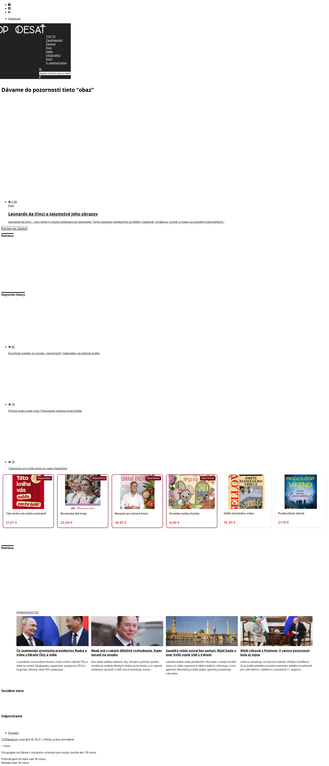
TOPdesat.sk (9, 739)
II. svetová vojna (56, 63)
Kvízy (49, 59)
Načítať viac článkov (14, 228)
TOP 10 (50, 36)
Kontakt (13, 733)
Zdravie (51, 44)
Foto (49, 48)
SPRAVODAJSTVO (27, 612)
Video (49, 51)
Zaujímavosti (54, 40)
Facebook (14, 19)
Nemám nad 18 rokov (15, 763)
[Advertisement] (164, 58)
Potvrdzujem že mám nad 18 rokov (23, 759)
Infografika (53, 55)
